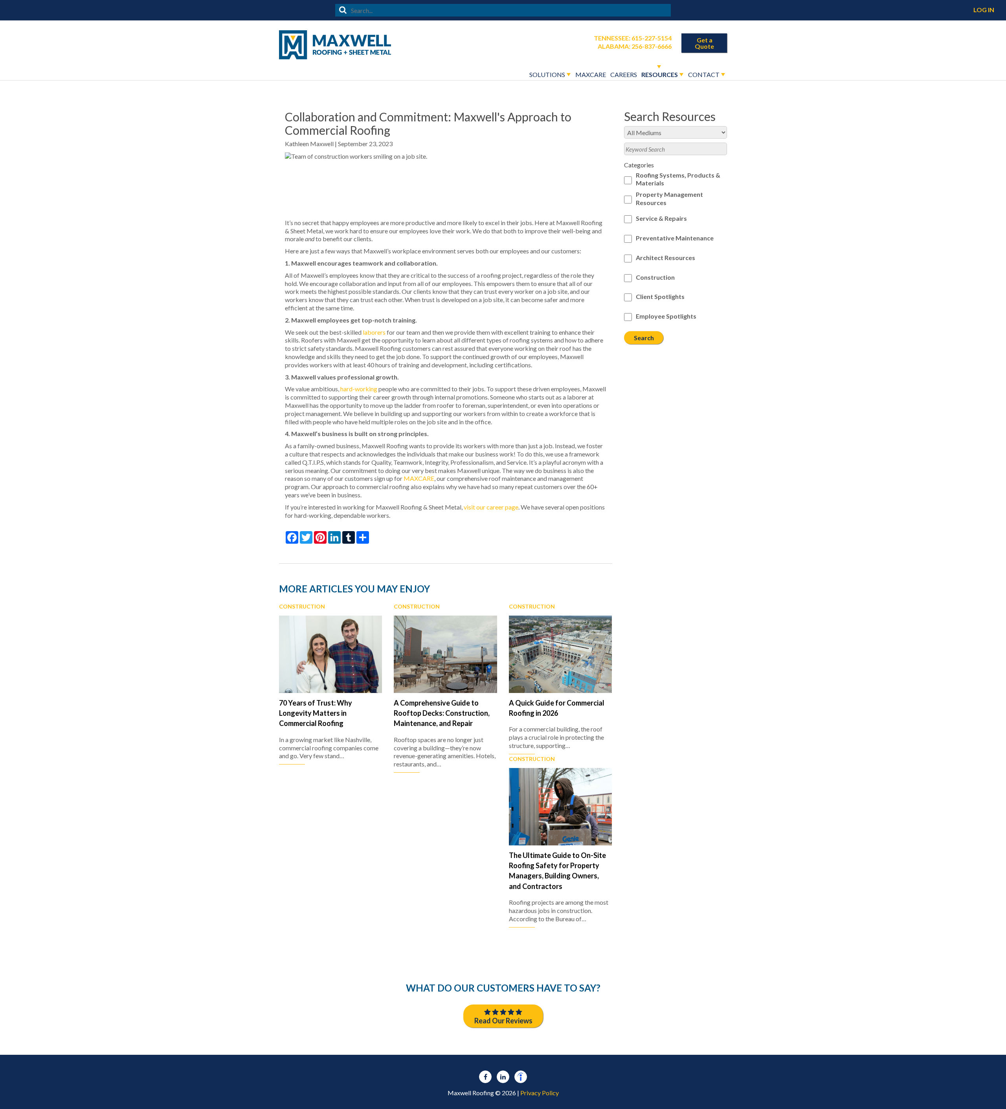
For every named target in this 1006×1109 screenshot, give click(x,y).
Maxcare (590, 74)
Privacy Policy (539, 1092)
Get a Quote (704, 43)
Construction (302, 607)
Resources (659, 74)
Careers (623, 74)
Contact (704, 74)
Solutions (547, 74)
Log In (983, 9)
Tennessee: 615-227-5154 (633, 38)
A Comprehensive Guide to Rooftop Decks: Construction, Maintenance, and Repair (442, 713)
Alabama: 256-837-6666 (635, 46)
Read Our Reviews (503, 1020)
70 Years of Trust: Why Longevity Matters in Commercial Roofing (315, 713)
